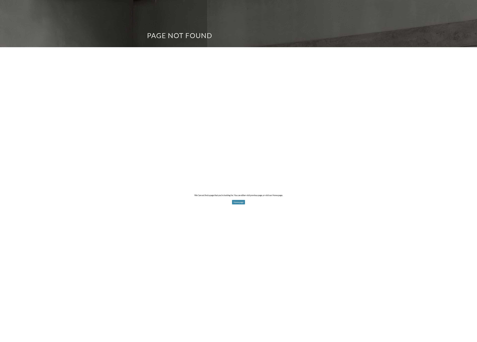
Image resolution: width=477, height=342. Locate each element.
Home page (238, 202)
